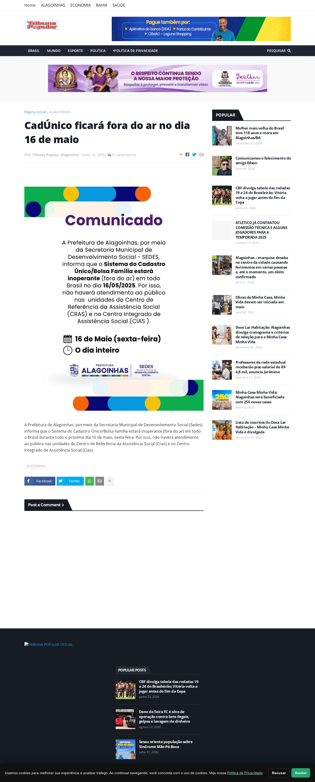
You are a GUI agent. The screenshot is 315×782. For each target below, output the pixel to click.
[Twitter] (194, 154)
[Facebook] (187, 154)
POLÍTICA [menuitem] (98, 50)
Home (30, 5)
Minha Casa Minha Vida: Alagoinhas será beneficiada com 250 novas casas (260, 397)
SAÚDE (118, 5)
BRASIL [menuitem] (34, 50)
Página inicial (35, 112)
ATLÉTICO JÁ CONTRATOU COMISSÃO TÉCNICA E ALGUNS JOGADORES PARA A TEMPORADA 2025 (261, 230)
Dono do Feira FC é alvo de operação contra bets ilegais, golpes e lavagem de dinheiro (164, 716)
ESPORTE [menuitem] (75, 50)
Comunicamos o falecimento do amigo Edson (263, 160)
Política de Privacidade (245, 773)
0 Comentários (124, 154)
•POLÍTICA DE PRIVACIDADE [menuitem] (135, 50)
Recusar (279, 773)
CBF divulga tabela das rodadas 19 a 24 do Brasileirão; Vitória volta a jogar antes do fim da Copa (263, 195)
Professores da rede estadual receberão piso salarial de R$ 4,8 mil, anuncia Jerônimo (261, 367)
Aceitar (301, 773)
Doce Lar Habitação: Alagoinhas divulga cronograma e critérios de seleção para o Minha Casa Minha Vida (263, 334)
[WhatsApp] (89, 481)
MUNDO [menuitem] (54, 50)
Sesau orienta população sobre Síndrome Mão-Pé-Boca (166, 744)
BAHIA (101, 5)
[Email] (201, 154)
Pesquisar (276, 50)
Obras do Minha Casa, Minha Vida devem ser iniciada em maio (260, 302)
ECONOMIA (80, 5)
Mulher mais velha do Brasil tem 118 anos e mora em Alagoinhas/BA (260, 133)
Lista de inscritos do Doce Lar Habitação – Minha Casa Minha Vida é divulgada (262, 427)
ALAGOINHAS (53, 5)
